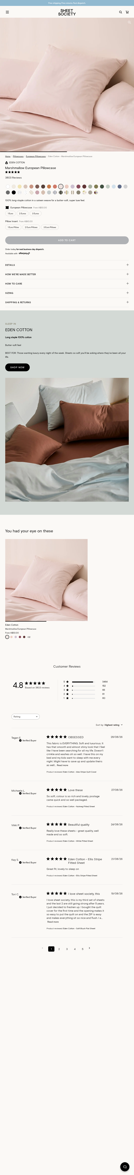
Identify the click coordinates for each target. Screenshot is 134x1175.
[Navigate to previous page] (43, 948)
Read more (62, 765)
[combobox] (25, 717)
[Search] (120, 12)
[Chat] (125, 1167)
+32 (28, 637)
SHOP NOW (17, 367)
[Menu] (7, 12)
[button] (67, 265)
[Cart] (127, 12)
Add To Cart (67, 240)
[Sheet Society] (67, 12)
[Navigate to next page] (90, 948)
